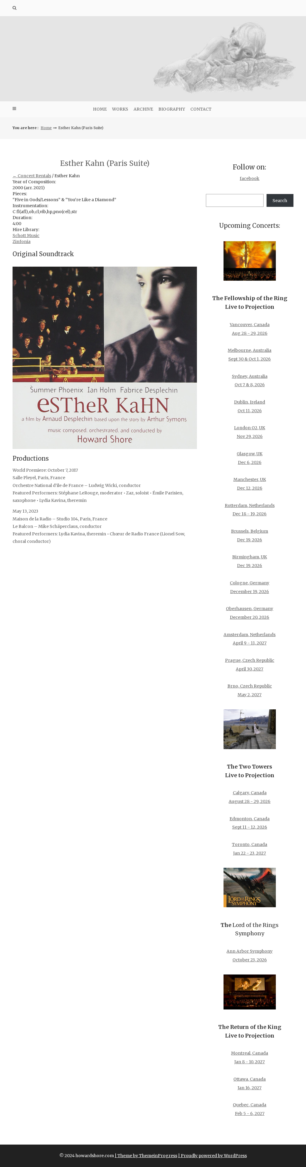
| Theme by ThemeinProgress (146, 1155)
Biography (171, 109)
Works (120, 109)
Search (280, 200)
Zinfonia (21, 241)
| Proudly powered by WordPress (212, 1155)
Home (100, 109)
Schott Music (26, 235)
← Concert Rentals (32, 175)
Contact (201, 109)
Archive (143, 109)
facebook (249, 178)
